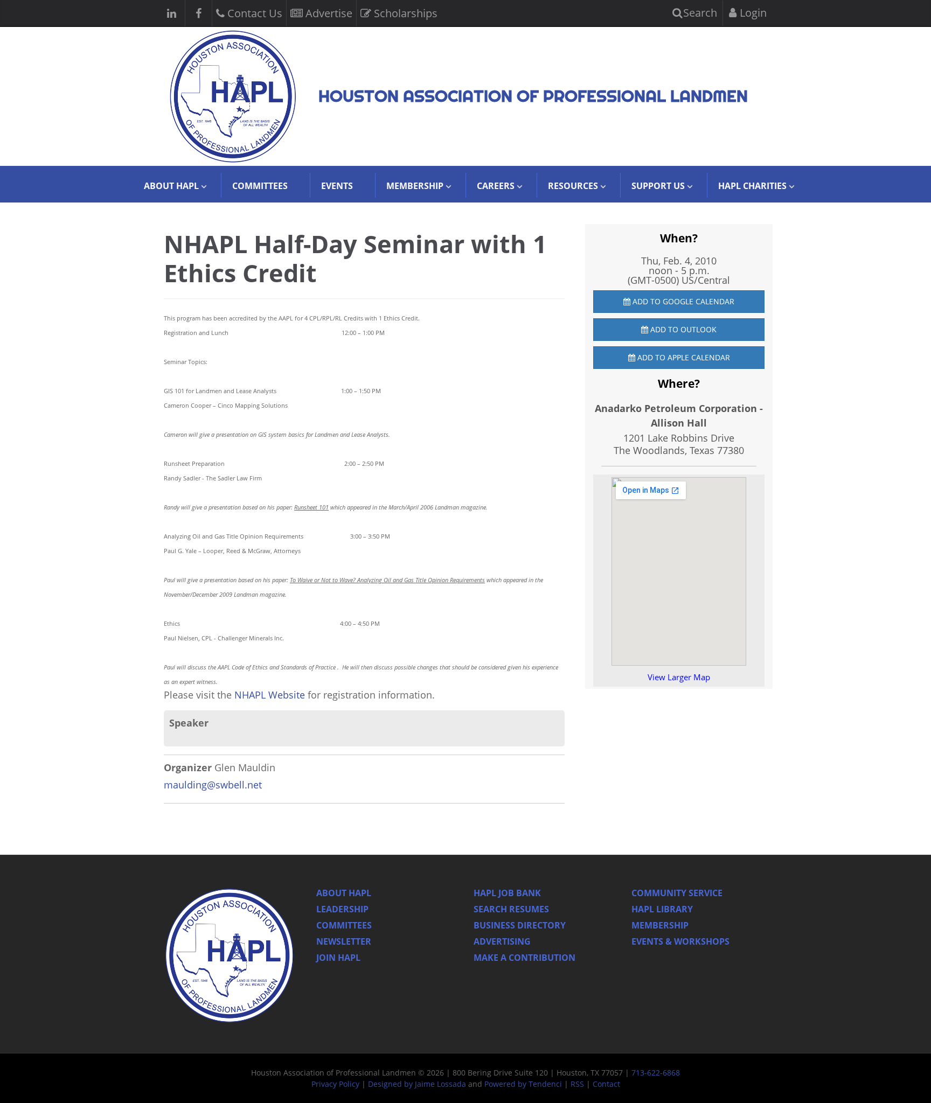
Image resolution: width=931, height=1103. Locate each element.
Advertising (502, 941)
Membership (660, 925)
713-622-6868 (655, 1072)
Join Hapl (338, 958)
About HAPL (343, 893)
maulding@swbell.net (213, 784)
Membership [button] (414, 186)
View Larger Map (679, 677)
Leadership (342, 909)
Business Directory (520, 925)
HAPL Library (662, 909)
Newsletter (343, 941)
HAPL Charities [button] (752, 186)
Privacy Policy (335, 1084)
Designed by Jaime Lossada (417, 1084)
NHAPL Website (271, 694)
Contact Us (253, 13)
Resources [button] (573, 186)
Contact (606, 1084)
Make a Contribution (524, 958)
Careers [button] (496, 186)
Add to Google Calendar (682, 301)
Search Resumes (511, 909)
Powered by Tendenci (523, 1084)
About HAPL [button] (171, 186)
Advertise (327, 13)
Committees (260, 186)
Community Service (676, 893)
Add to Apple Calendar (682, 357)
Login (752, 12)
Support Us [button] (658, 186)
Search (698, 12)
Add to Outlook (682, 329)
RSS (577, 1084)
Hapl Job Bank (507, 893)
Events (337, 186)
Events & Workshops (680, 941)
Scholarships (404, 13)
